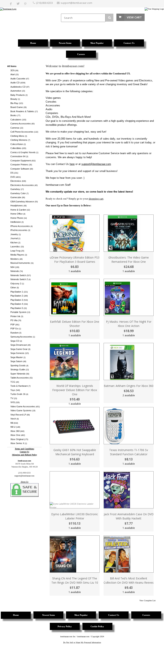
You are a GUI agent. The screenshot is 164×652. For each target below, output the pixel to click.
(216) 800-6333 (44, 3)
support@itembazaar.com (76, 3)
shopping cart (96, 198)
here (72, 164)
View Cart (134, 17)
